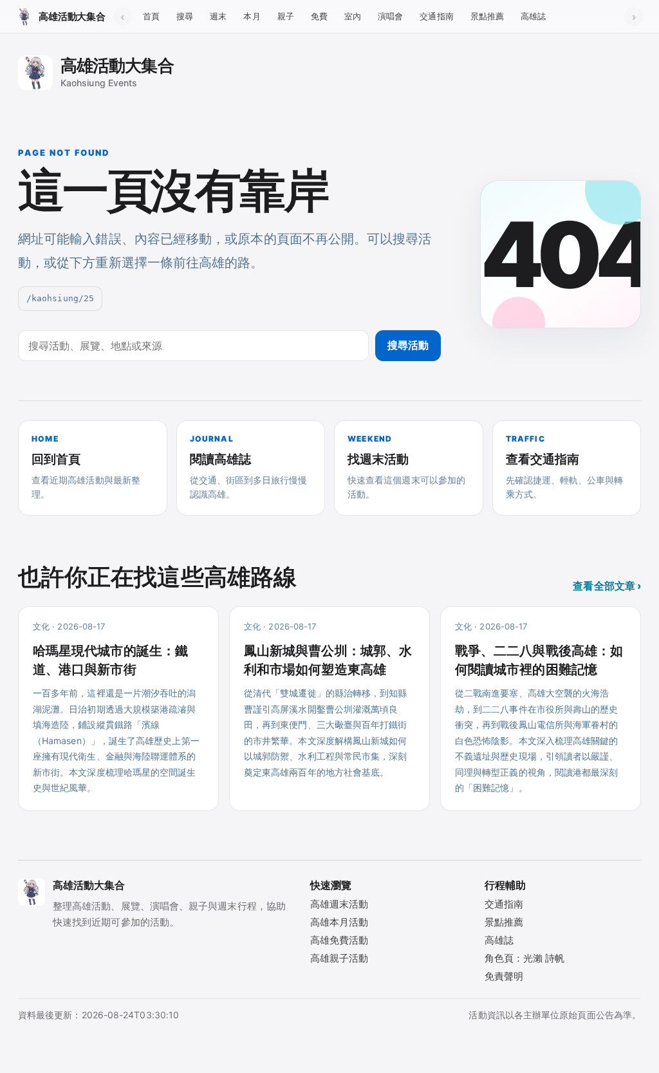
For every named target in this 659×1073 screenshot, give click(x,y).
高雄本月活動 (339, 922)
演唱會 (390, 16)
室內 (352, 16)
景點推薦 (487, 16)
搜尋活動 (408, 345)
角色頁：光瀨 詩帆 (525, 958)
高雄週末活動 (339, 904)
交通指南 (436, 16)
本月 (251, 16)
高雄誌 (533, 16)
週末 (218, 16)
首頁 (151, 16)
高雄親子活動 (339, 958)
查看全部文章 (607, 585)
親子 (285, 16)
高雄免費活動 (339, 940)
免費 (319, 16)
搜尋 (184, 16)
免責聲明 (504, 976)
